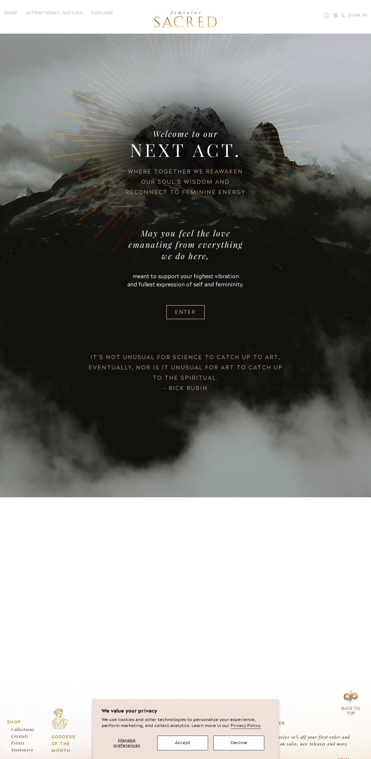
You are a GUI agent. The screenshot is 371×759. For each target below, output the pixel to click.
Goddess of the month (63, 744)
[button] (11, 13)
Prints (17, 743)
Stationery (22, 749)
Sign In (357, 15)
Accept (182, 743)
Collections (22, 729)
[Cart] (335, 15)
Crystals (20, 736)
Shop (14, 722)
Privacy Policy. (246, 726)
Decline (239, 743)
